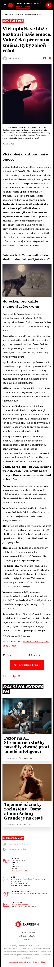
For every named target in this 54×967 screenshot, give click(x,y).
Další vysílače (19, 871)
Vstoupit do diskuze (29, 665)
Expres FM (17, 893)
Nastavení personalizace (19, 962)
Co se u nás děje (17, 849)
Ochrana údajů (27, 936)
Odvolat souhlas (38, 962)
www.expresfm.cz (21, 904)
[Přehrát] (49, 5)
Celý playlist (23, 7)
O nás (27, 940)
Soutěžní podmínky (27, 933)
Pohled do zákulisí (19, 844)
